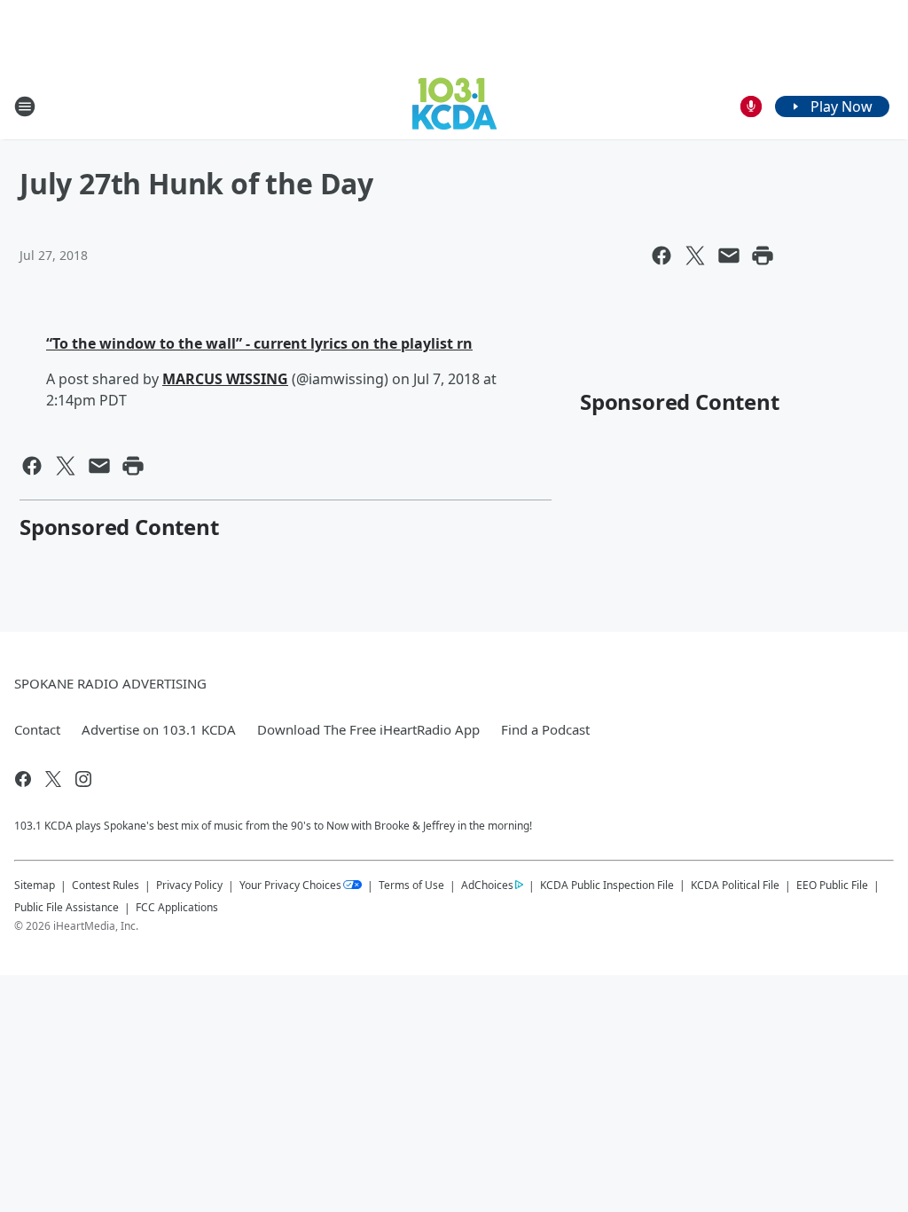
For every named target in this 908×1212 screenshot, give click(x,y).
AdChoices (487, 885)
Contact (37, 729)
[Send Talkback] (751, 106)
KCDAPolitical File (735, 885)
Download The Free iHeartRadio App (368, 729)
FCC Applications (177, 907)
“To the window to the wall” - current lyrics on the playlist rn (259, 343)
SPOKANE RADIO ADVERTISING (110, 683)
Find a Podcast (545, 729)
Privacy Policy (189, 885)
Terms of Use (411, 885)
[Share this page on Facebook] (661, 255)
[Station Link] (454, 106)
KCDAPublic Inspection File (607, 885)
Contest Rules (105, 885)
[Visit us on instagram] (83, 779)
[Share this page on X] (695, 255)
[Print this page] (762, 255)
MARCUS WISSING (225, 379)
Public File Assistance (66, 907)
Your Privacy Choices (290, 885)
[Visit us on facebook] (23, 779)
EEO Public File (832, 885)
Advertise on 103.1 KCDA (159, 729)
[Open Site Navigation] (24, 106)
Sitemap (34, 885)
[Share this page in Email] (728, 255)
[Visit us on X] (53, 779)
